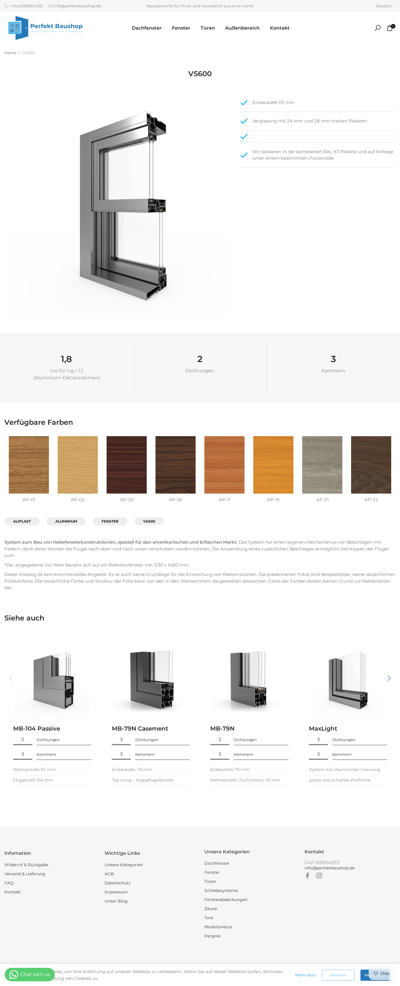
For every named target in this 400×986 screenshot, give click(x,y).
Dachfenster (147, 28)
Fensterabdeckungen (225, 899)
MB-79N (222, 728)
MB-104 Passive (36, 728)
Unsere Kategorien (124, 864)
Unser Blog (116, 901)
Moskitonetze (218, 926)
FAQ (8, 883)
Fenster (181, 28)
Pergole (212, 936)
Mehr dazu (305, 975)
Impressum (116, 892)
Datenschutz (118, 883)
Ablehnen (338, 975)
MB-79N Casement (140, 728)
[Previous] (11, 678)
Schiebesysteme (221, 890)
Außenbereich (242, 28)
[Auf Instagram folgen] (319, 875)
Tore (208, 917)
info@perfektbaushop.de (77, 6)
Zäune (210, 908)
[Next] (388, 678)
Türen (208, 28)
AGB (109, 873)
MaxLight (323, 728)
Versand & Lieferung (24, 873)
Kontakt (280, 28)
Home (10, 53)
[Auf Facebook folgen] (307, 875)
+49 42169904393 (26, 6)
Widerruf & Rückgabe (26, 864)
